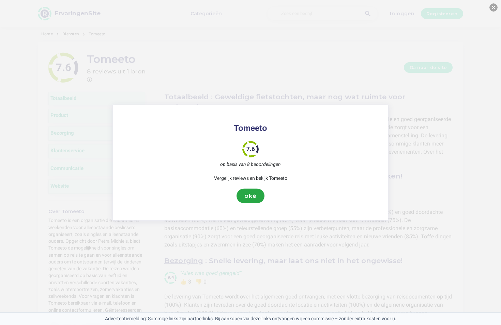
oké (250, 195)
